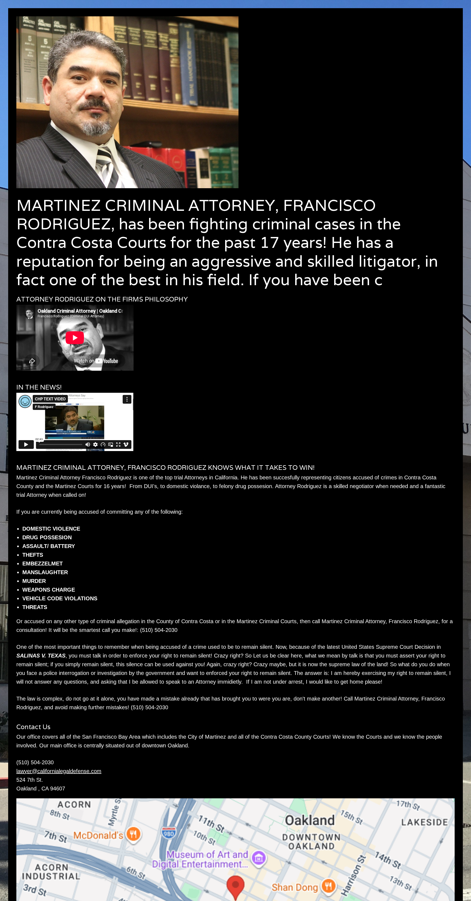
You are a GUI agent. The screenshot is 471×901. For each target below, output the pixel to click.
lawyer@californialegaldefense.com (58, 771)
